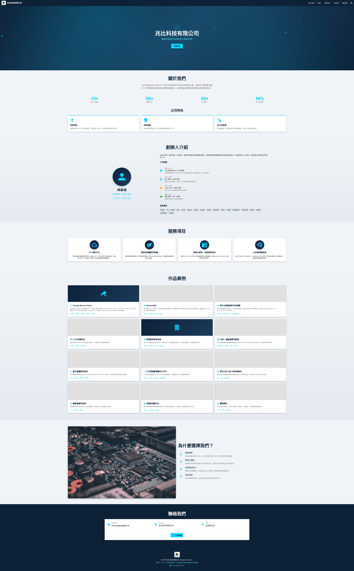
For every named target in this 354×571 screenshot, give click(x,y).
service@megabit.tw (120, 526)
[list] (232, 465)
